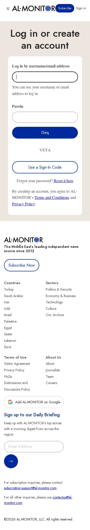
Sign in (81, 8)
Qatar (8, 334)
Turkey (9, 289)
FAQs (8, 376)
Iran (7, 302)
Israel (8, 314)
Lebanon (10, 340)
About (50, 363)
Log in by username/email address (41, 66)
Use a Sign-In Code (45, 167)
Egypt (8, 327)
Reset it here (63, 180)
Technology (54, 302)
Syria (7, 346)
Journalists (53, 370)
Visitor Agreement (17, 363)
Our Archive (55, 314)
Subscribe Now (21, 265)
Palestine (10, 321)
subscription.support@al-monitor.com (30, 488)
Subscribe (64, 8)
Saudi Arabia (13, 295)
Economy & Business (61, 295)
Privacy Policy (23, 203)
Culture (51, 308)
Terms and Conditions (51, 197)
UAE (7, 308)
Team (50, 376)
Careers (51, 382)
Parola (17, 106)
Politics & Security (59, 289)
